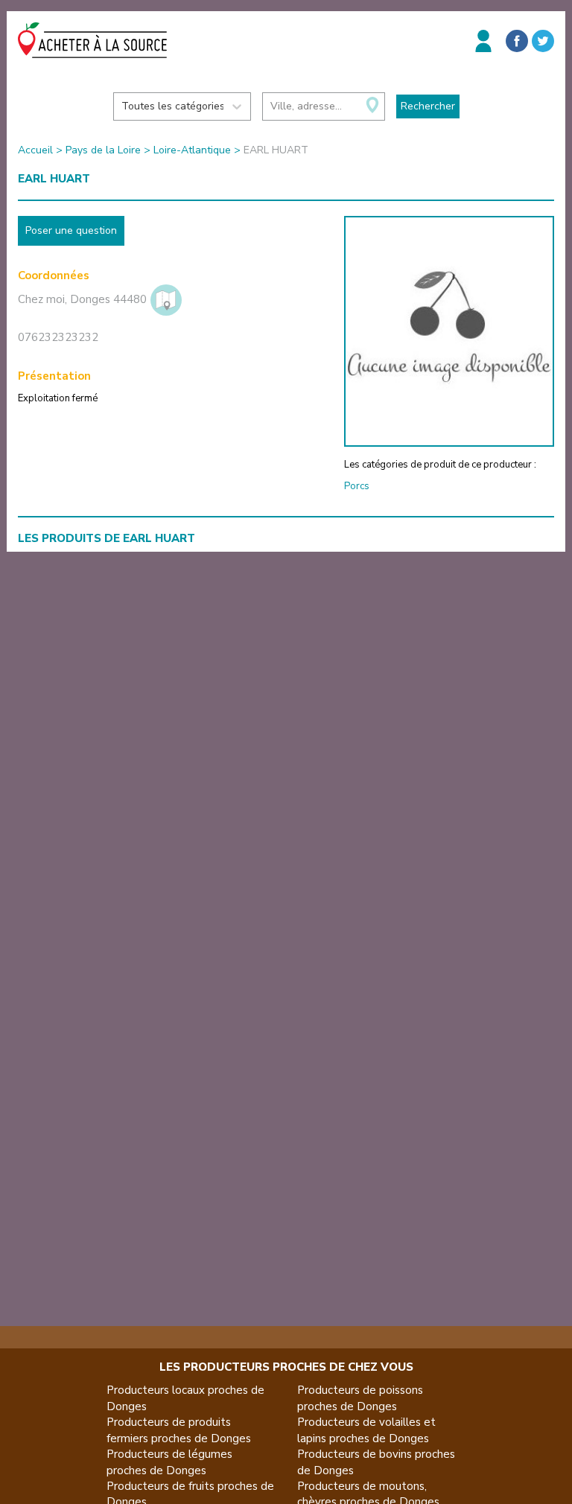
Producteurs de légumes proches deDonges (169, 1462)
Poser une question (71, 230)
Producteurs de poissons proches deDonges (360, 1398)
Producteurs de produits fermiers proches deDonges (179, 1430)
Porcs (356, 486)
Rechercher (428, 106)
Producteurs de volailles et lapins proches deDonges (366, 1430)
